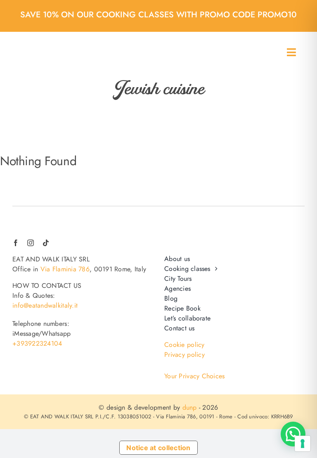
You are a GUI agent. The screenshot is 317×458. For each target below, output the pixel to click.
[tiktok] (46, 243)
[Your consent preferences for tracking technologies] (302, 443)
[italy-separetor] (33, 219)
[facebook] (15, 243)
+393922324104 (37, 343)
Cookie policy (184, 344)
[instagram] (30, 243)
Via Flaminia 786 (65, 269)
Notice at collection (158, 448)
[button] (293, 434)
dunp (189, 407)
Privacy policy (184, 354)
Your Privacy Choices (194, 376)
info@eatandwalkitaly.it (45, 305)
